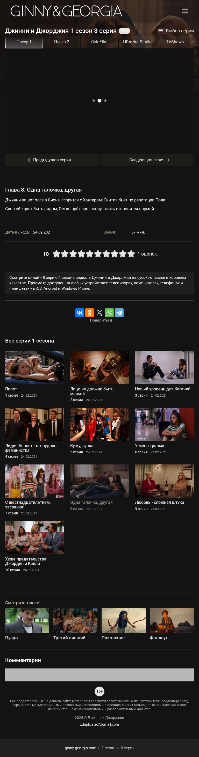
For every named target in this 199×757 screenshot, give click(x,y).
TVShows (175, 41)
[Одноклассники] (89, 312)
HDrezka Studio (137, 41)
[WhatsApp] (109, 312)
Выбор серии (180, 30)
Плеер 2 (61, 41)
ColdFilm (99, 41)
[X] (99, 312)
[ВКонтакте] (79, 312)
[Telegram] (119, 312)
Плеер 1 (24, 41)
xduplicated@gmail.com (99, 724)
